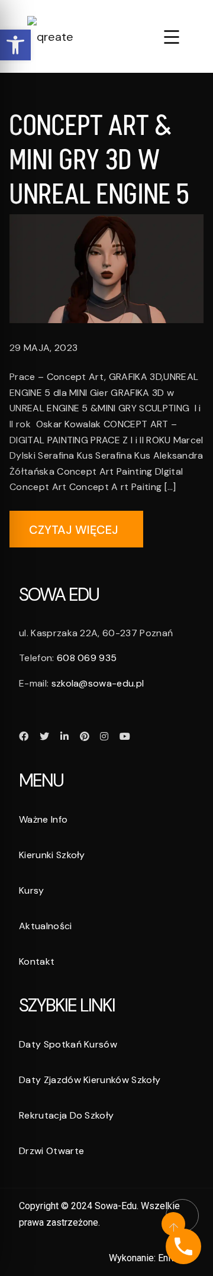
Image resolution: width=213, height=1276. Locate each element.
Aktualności (45, 926)
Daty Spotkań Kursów (68, 1044)
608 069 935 (87, 658)
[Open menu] (171, 36)
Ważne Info (43, 819)
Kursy (31, 890)
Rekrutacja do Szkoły (66, 1115)
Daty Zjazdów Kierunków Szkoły (89, 1080)
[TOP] (180, 1214)
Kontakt (36, 961)
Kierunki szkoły (52, 855)
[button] (15, 45)
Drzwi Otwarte (51, 1151)
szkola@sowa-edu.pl (97, 683)
